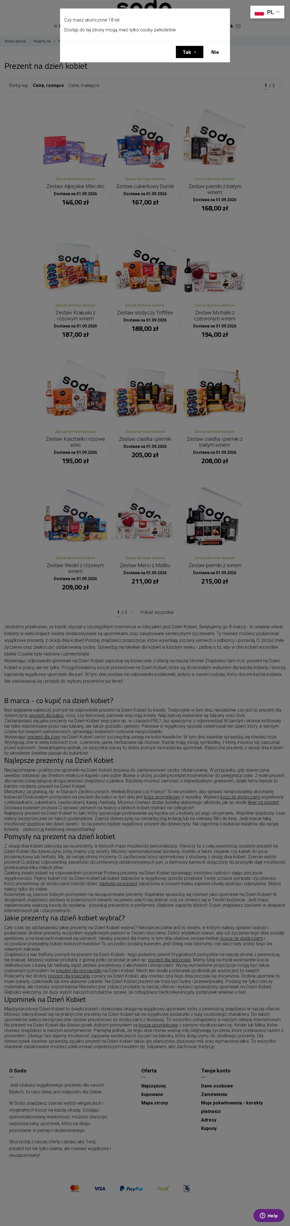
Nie (215, 52)
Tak (187, 52)
